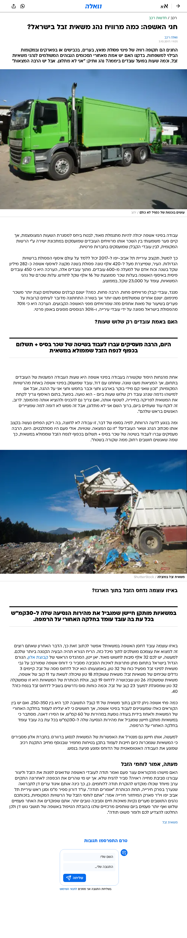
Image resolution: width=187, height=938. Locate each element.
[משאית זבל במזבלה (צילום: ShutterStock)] (93, 515)
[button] (164, 6)
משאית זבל (170, 822)
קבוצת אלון (38, 657)
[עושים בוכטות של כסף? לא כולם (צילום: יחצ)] (93, 143)
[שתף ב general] (13, 6)
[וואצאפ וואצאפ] (22, 6)
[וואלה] (93, 6)
